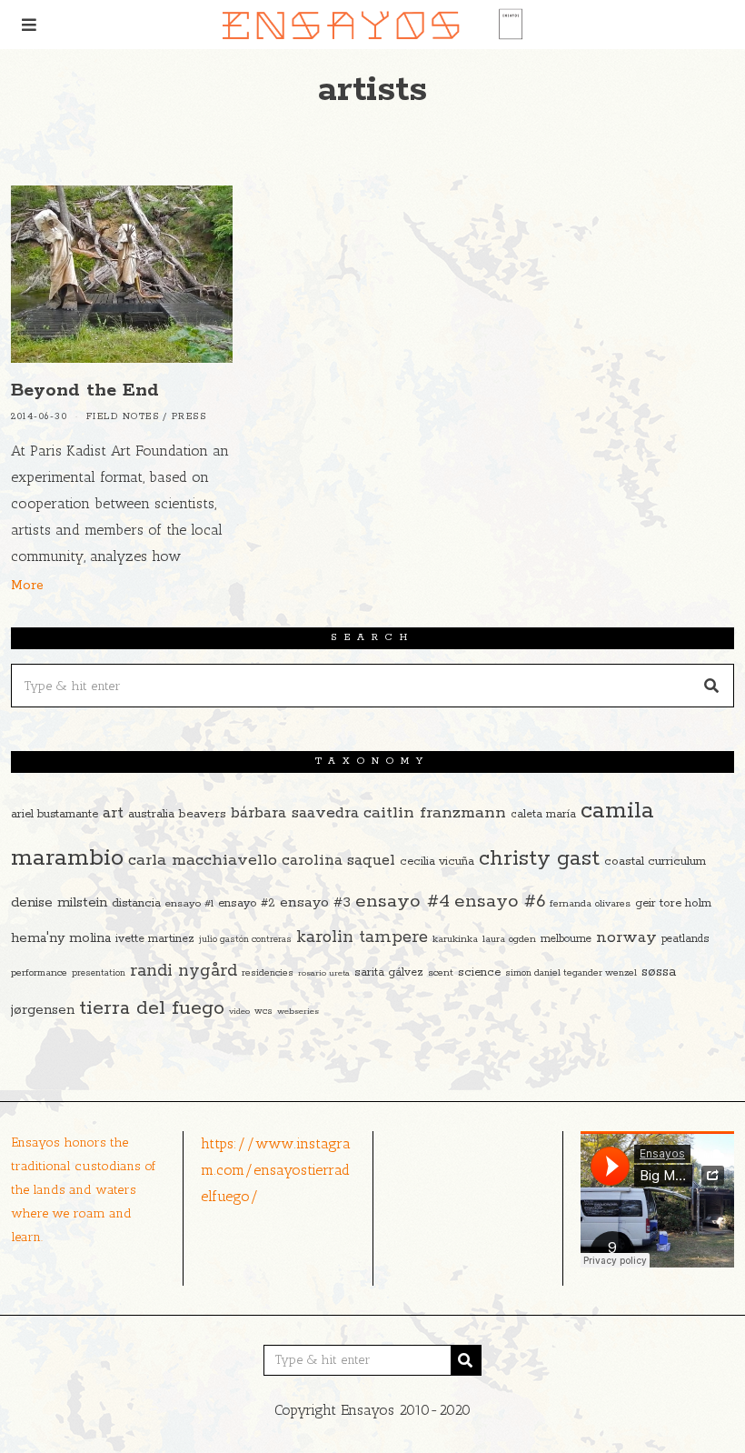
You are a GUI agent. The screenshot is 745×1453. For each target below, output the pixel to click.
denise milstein (59, 902)
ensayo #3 (315, 902)
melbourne (566, 939)
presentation (98, 973)
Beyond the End (85, 390)
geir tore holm (673, 903)
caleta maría (543, 814)
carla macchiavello (202, 860)
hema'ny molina (61, 938)
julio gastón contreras (245, 940)
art (113, 813)
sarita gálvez (388, 972)
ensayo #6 (499, 901)
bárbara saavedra (295, 813)
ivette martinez (154, 939)
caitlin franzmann (434, 813)
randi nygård (183, 971)
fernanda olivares (590, 903)
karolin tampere (362, 937)
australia (151, 814)
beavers (202, 814)
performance (39, 973)
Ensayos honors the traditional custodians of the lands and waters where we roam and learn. (83, 1189)
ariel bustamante (54, 814)
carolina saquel (338, 860)
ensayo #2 (246, 903)
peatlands (685, 939)
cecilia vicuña (437, 861)
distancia (136, 903)
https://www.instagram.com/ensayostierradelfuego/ (276, 1170)
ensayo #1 (189, 903)
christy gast (539, 859)
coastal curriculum (655, 861)
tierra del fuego (151, 1008)
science (479, 972)
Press (189, 417)
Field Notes (123, 417)
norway (626, 937)
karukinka (455, 939)
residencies (267, 973)
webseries (298, 1011)
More (27, 585)
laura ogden (509, 939)
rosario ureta (324, 972)
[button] (712, 685)
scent (440, 973)
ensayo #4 (402, 901)
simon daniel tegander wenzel (571, 973)
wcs (263, 1011)
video (239, 1011)
